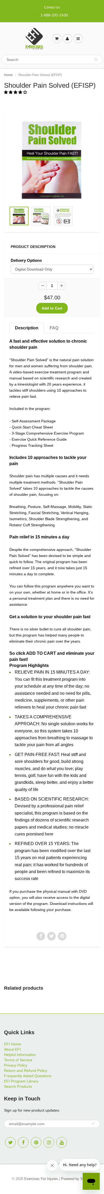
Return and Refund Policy (25, 1070)
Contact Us (52, 7)
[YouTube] (61, 1142)
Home (8, 75)
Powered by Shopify (76, 1179)
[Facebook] (23, 1142)
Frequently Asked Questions (27, 1076)
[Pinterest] (36, 1142)
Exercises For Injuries (41, 1179)
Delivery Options (26, 260)
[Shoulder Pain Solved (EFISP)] (52, 160)
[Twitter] (10, 1142)
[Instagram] (48, 1142)
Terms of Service (18, 1060)
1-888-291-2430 (54, 15)
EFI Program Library (21, 1081)
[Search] (96, 59)
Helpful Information (20, 1055)
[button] (16, 92)
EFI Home (12, 1044)
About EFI (12, 1049)
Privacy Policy (15, 1065)
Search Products (18, 1086)
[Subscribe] (93, 1123)
